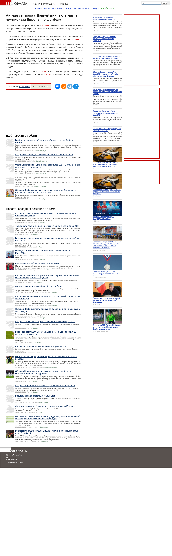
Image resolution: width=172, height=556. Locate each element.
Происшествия (81, 8)
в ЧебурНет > (107, 8)
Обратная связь (11, 458)
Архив (47, 8)
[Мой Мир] (76, 86)
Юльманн (74, 39)
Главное (37, 8)
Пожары (95, 8)
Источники (57, 8)
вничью (45, 26)
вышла (49, 74)
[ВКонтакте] (57, 86)
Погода (68, 8)
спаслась (42, 72)
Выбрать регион (11, 460)
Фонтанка (24, 86)
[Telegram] (70, 86)
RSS (21, 462)
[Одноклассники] (63, 86)
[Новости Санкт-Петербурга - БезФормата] (14, 3)
